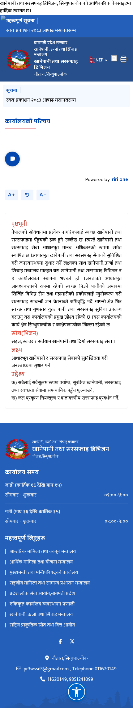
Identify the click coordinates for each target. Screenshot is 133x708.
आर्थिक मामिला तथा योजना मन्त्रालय (41, 562)
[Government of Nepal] (18, 59)
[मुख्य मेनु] (123, 59)
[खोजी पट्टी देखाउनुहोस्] (114, 58)
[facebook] (60, 642)
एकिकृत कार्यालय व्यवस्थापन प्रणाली (42, 604)
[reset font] (27, 195)
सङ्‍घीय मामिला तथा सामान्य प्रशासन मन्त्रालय (50, 583)
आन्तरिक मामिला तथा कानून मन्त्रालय (43, 551)
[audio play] (12, 159)
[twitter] (72, 642)
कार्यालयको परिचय (27, 121)
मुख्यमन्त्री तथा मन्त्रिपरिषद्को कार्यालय (44, 572)
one (120, 179)
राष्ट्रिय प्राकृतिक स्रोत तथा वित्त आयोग (42, 625)
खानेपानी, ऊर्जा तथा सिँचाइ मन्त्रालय (41, 614)
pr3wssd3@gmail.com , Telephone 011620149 (70, 669)
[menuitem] (66, 495)
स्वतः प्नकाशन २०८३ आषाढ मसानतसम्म (41, 30)
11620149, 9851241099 (70, 679)
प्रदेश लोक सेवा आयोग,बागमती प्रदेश (42, 593)
